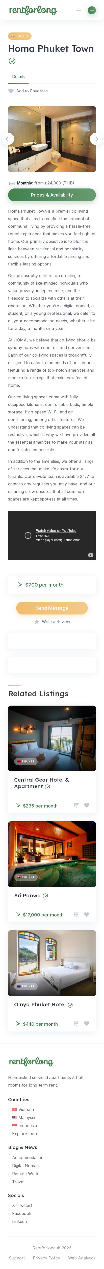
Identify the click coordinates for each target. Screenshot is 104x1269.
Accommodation (27, 1157)
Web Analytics (81, 1257)
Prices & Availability (52, 195)
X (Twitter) (22, 1205)
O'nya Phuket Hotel (40, 1004)
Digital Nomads (26, 1165)
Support (17, 1257)
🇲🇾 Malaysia (23, 1117)
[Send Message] (77, 805)
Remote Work (25, 1173)
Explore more (25, 1133)
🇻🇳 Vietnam (23, 1109)
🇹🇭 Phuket (20, 36)
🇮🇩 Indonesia (24, 1125)
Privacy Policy (46, 1257)
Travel (18, 1181)
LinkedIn (20, 1221)
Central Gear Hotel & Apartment (41, 782)
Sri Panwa (27, 895)
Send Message (52, 608)
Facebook (21, 1213)
